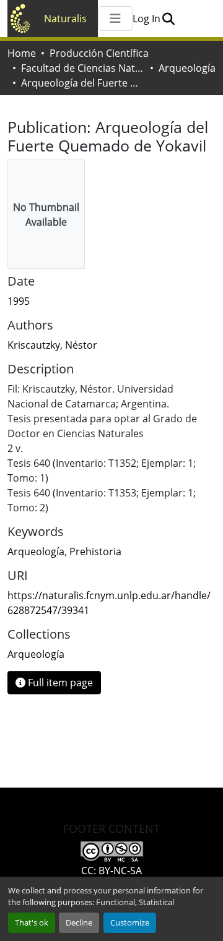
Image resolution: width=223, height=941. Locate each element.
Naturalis (65, 18)
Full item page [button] (59, 682)
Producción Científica (99, 53)
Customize (129, 922)
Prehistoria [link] (95, 551)
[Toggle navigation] (115, 18)
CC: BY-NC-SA (111, 870)
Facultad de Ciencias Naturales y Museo (83, 68)
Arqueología (187, 68)
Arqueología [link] (35, 551)
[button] (168, 18)
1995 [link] (18, 301)
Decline (79, 922)
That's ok (31, 922)
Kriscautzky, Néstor (52, 345)
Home (21, 53)
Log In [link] (146, 18)
